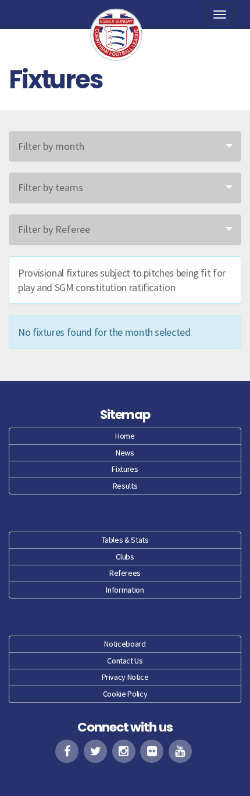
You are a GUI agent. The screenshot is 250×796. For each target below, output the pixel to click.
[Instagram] (123, 751)
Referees (125, 573)
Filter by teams (50, 187)
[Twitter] (95, 751)
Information (125, 590)
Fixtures (125, 469)
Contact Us (124, 660)
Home (125, 436)
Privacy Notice (125, 677)
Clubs (125, 556)
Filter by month (51, 146)
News (125, 452)
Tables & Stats (125, 540)
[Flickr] (151, 751)
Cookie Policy (125, 694)
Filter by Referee (54, 229)
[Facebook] (66, 751)
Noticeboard (124, 644)
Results (125, 486)
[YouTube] (180, 751)
